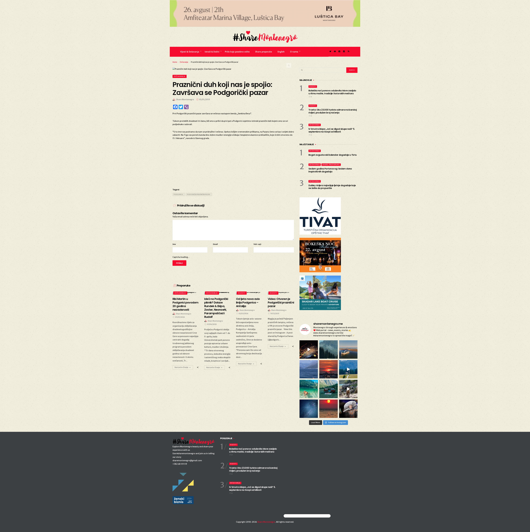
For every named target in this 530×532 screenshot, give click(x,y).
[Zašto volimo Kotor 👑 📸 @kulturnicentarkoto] (309, 349)
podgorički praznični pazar (198, 194)
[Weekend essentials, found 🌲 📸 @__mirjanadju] (328, 349)
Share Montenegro (266, 522)
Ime (174, 244)
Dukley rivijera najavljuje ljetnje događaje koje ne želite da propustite (332, 187)
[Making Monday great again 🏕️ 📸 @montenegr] (328, 389)
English (281, 51)
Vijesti (241, 293)
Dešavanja (184, 62)
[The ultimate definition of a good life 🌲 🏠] (348, 369)
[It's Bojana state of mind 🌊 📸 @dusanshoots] (348, 349)
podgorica (178, 194)
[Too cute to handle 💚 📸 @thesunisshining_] (348, 389)
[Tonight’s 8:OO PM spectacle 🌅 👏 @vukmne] (328, 369)
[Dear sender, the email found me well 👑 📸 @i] (309, 369)
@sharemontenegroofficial (296, 516)
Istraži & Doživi (212, 51)
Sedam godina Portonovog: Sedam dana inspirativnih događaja (330, 170)
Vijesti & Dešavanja (189, 51)
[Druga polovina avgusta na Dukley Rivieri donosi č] (348, 409)
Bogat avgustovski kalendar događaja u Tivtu (332, 154)
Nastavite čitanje (181, 367)
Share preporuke (263, 51)
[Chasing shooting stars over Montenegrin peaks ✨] (309, 409)
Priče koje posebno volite (237, 51)
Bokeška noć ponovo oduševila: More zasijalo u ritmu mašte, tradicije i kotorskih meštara (332, 92)
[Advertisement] (233, 163)
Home (175, 62)
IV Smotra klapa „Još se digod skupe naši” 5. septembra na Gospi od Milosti (331, 130)
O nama (294, 51)
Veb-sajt (257, 244)
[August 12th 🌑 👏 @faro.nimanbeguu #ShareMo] (328, 409)
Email (215, 244)
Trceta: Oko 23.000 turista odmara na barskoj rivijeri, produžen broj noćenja (332, 111)
